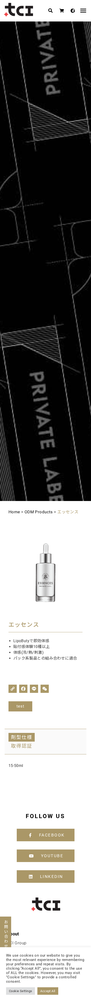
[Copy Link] (12, 689)
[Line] (34, 689)
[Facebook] (23, 689)
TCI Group (16, 942)
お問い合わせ (5, 934)
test (20, 706)
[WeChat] (45, 689)
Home (14, 511)
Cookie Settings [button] (20, 991)
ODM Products (39, 511)
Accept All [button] (47, 991)
